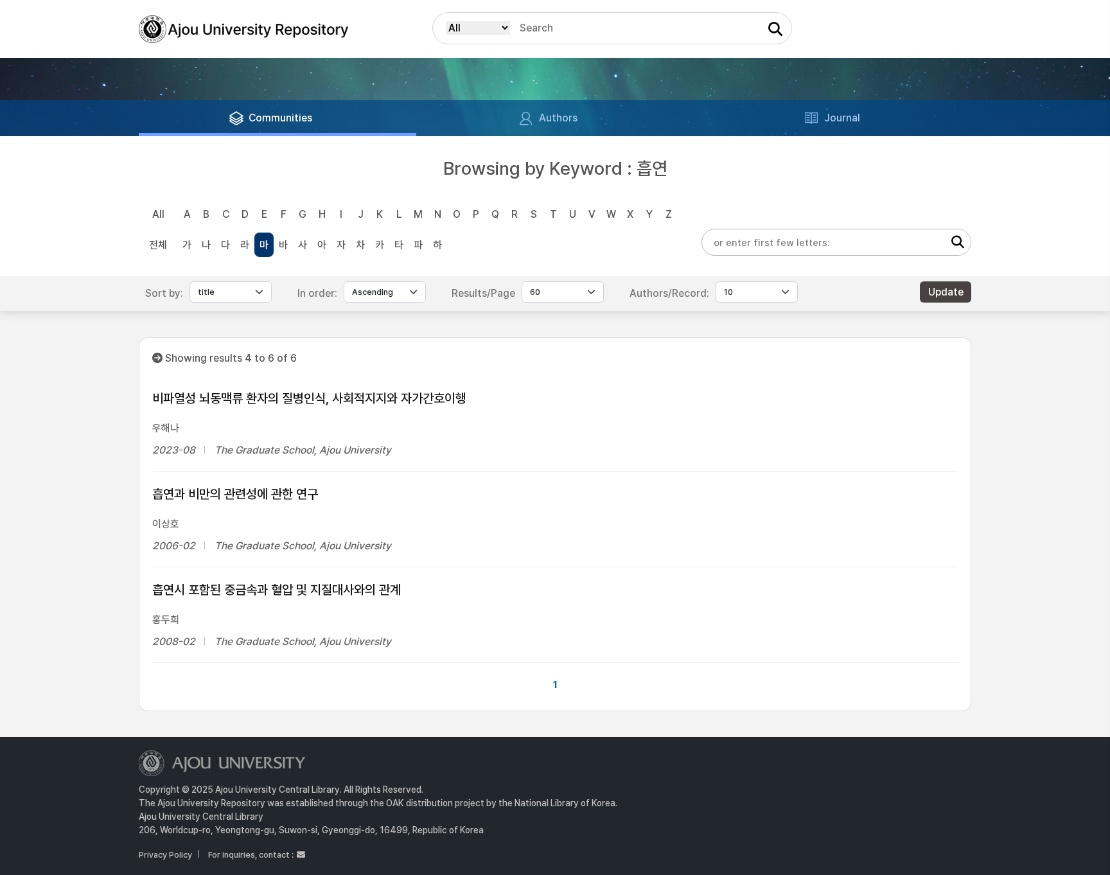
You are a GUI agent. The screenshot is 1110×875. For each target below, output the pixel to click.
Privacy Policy (165, 855)
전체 (158, 245)
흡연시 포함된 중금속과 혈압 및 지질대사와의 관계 (276, 589)
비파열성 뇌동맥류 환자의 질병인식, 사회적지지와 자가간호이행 (309, 398)
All (158, 214)
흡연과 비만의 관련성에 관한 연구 (235, 494)
